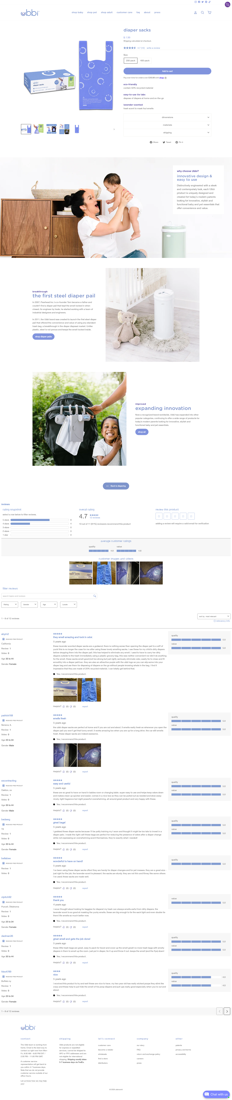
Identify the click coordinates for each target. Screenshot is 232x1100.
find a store (103, 1058)
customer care (124, 12)
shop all (142, 432)
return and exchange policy (148, 1054)
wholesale (102, 1054)
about (147, 12)
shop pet (92, 12)
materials (167, 125)
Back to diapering (118, 486)
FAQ (138, 1050)
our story (140, 1045)
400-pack (144, 60)
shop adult (107, 12)
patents (179, 1045)
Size (126, 55)
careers (140, 1058)
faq (138, 12)
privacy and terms (183, 1050)
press (157, 12)
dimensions (167, 117)
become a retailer (105, 1050)
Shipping (127, 41)
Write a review (153, 48)
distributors (103, 1063)
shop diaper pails (43, 336)
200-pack (130, 60)
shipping (167, 132)
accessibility (181, 1054)
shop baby (77, 12)
